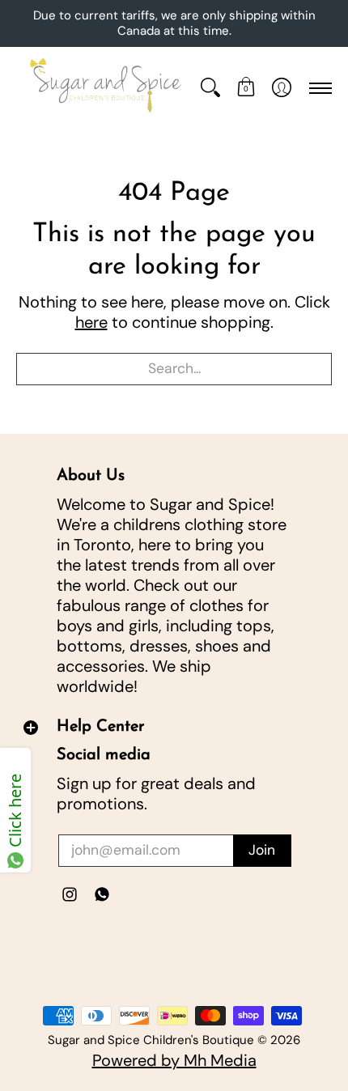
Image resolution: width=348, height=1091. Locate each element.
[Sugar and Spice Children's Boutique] (104, 88)
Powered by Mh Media (174, 1060)
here (91, 322)
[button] (246, 88)
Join (261, 850)
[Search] (210, 88)
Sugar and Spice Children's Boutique (151, 1040)
